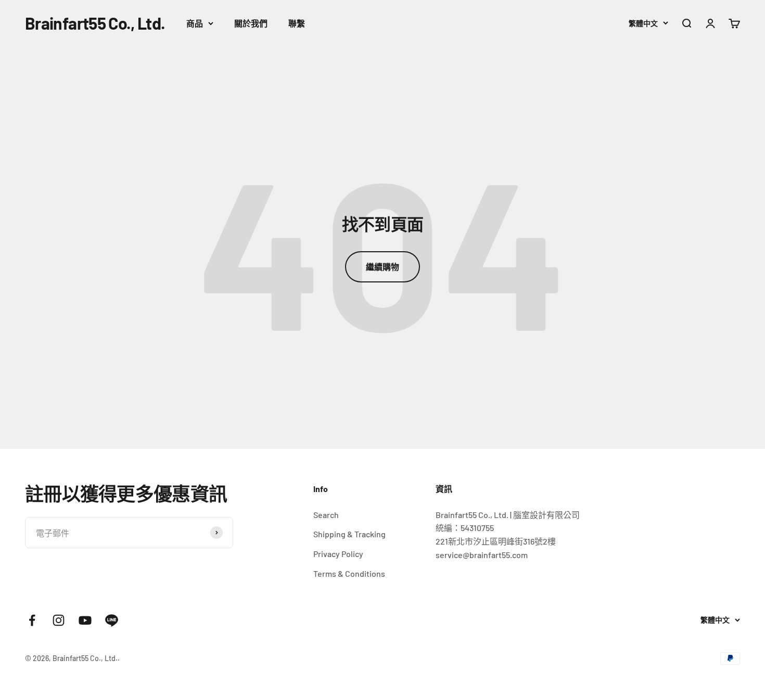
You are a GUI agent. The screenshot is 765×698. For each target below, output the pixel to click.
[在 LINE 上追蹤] (112, 620)
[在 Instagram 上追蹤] (59, 620)
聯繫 (296, 23)
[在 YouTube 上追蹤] (85, 620)
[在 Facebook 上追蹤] (32, 620)
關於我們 (250, 23)
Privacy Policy (338, 554)
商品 (194, 23)
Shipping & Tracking (349, 534)
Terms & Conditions (349, 573)
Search (326, 515)
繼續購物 (382, 267)
